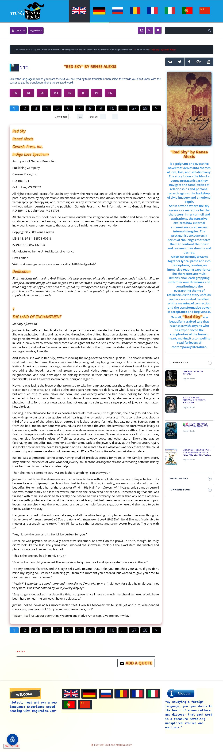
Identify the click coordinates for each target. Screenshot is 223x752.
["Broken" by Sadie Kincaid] (171, 378)
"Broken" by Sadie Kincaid (193, 372)
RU (42, 93)
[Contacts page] (149, 30)
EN (15, 93)
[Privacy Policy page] (158, 30)
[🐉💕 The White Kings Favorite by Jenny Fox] (171, 430)
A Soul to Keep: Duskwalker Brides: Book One (194, 400)
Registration (36, 30)
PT (96, 93)
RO (56, 93)
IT (83, 93)
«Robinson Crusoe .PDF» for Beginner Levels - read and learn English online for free (197, 452)
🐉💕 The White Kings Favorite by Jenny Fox (195, 425)
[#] (170, 62)
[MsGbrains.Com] (27, 10)
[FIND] (209, 30)
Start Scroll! (11, 746)
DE (29, 93)
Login (18, 30)
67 (134, 108)
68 (145, 108)
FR (69, 93)
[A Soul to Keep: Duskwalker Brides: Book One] (171, 404)
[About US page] (141, 30)
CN (110, 93)
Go (80, 116)
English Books (189, 378)
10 (111, 108)
